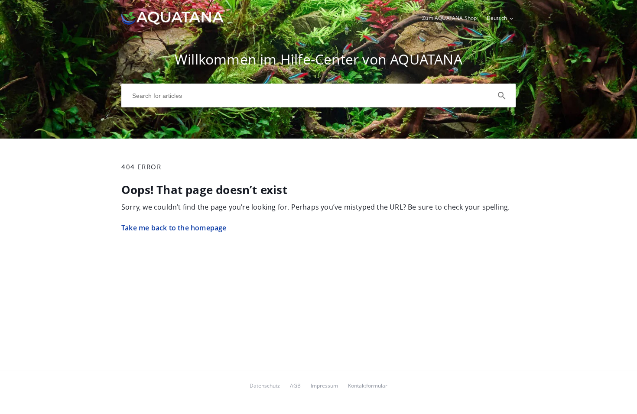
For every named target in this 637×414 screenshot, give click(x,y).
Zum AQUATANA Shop (449, 18)
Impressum (324, 385)
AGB (295, 385)
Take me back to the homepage (174, 228)
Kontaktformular (367, 385)
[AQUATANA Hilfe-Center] (172, 22)
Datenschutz (265, 385)
